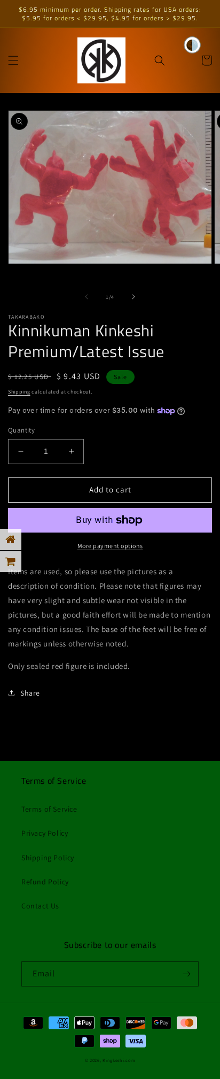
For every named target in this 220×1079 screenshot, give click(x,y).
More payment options (110, 546)
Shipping (19, 391)
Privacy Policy (44, 833)
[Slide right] (133, 297)
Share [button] (30, 693)
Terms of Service (49, 809)
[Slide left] (86, 297)
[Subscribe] (186, 973)
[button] (13, 60)
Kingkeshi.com (119, 1060)
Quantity (21, 430)
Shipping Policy (47, 857)
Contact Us (40, 906)
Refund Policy (45, 882)
